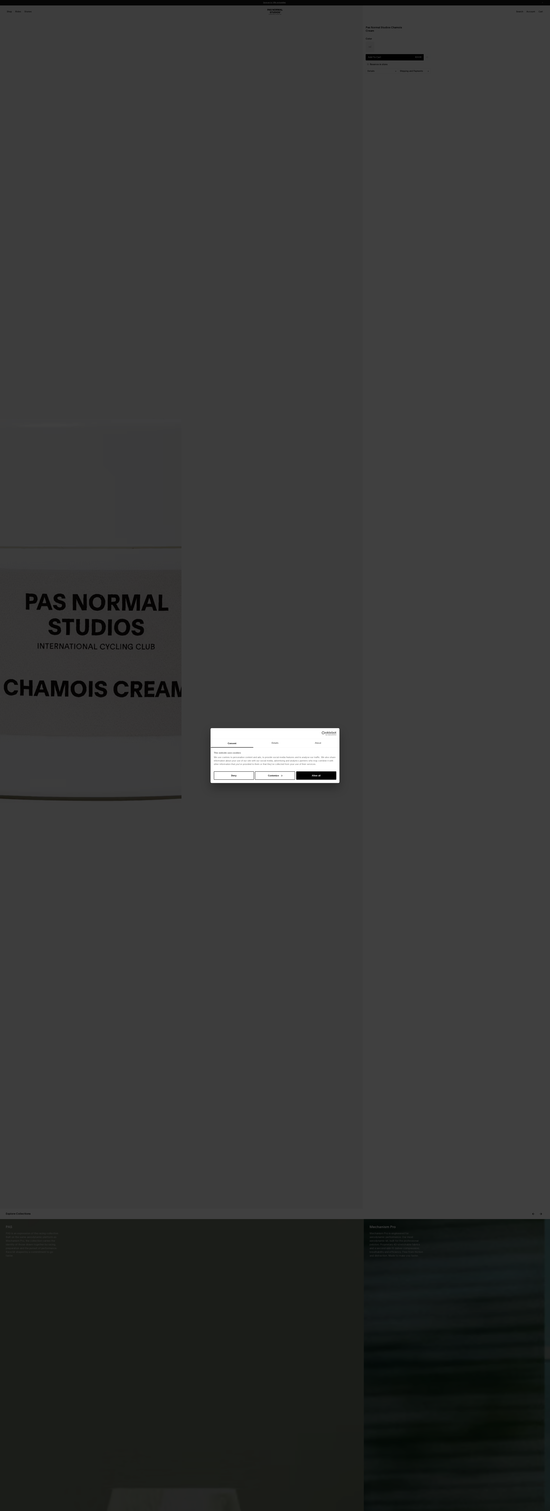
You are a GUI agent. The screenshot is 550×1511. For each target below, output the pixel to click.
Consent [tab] (232, 743)
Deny (233, 775)
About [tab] (318, 743)
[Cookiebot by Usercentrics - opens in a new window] (323, 733)
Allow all (316, 775)
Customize (273, 775)
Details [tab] (275, 743)
